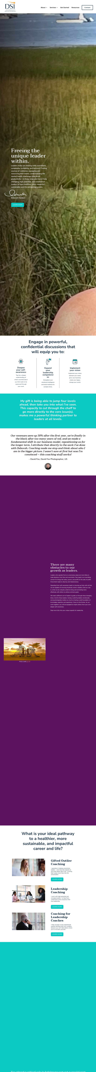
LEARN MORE (17, 205)
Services (53, 8)
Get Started (64, 8)
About (43, 8)
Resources (75, 8)
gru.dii (28, 661)
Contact (87, 7)
